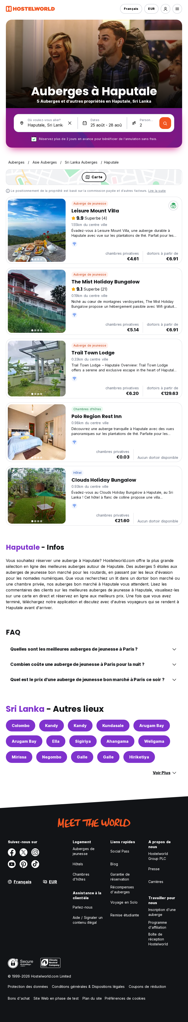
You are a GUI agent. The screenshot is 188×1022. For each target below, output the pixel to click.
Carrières (156, 882)
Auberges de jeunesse (83, 851)
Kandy (51, 725)
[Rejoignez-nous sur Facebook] (12, 852)
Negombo (51, 757)
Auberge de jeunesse (89, 203)
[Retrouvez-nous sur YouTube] (12, 864)
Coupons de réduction (147, 986)
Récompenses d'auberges (122, 889)
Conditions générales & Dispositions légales (88, 986)
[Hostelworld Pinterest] (23, 864)
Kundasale (113, 725)
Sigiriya (83, 741)
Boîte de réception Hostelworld (158, 939)
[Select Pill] (165, 9)
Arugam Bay (151, 725)
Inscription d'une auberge (162, 912)
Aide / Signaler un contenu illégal (88, 919)
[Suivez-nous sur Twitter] (23, 852)
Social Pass (119, 851)
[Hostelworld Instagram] (35, 852)
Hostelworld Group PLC (158, 856)
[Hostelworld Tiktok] (35, 864)
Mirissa (19, 757)
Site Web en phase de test (56, 998)
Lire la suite (157, 191)
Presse (154, 869)
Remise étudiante (124, 915)
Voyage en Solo (123, 902)
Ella (55, 741)
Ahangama (117, 741)
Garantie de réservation (120, 876)
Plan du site (92, 998)
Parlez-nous (83, 907)
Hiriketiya (139, 757)
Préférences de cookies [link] (125, 998)
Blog (114, 864)
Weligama (154, 741)
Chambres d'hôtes (87, 409)
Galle (82, 757)
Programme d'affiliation (157, 924)
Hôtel (77, 473)
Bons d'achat (19, 998)
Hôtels (78, 864)
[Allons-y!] (165, 123)
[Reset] (70, 123)
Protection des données (28, 986)
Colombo (20, 725)
